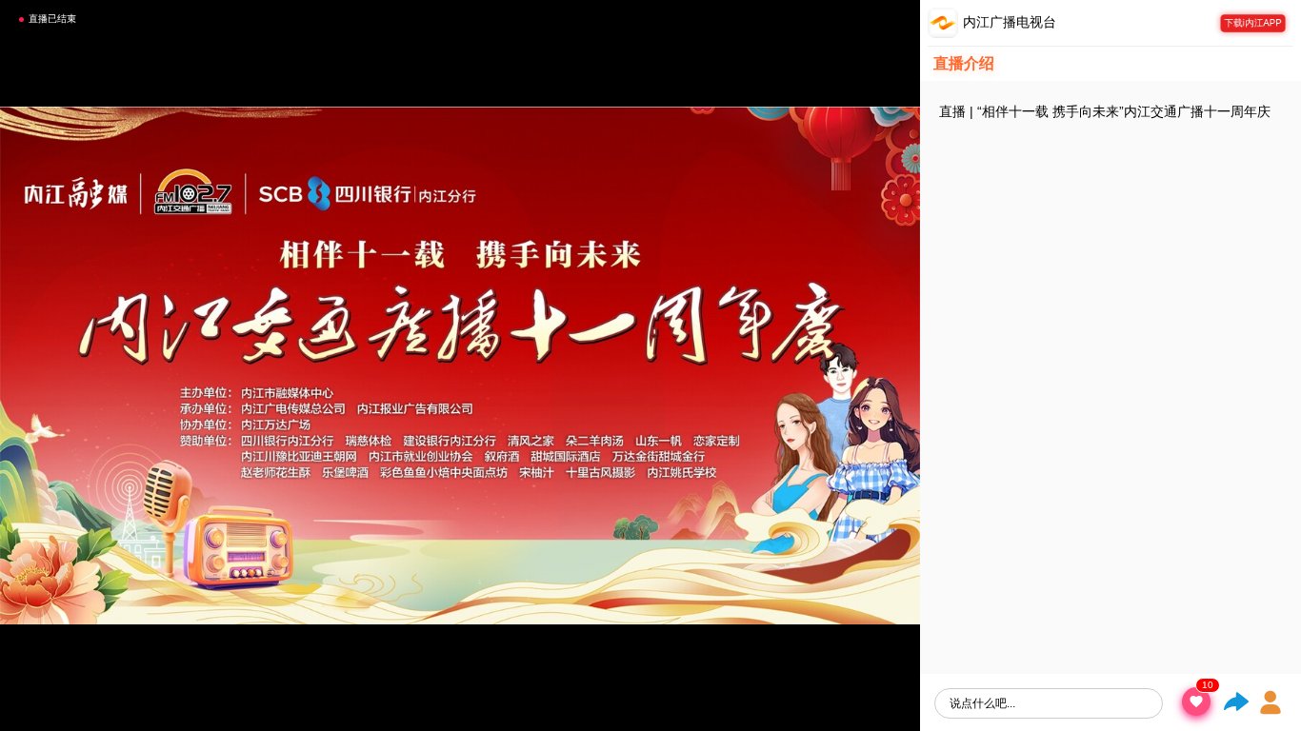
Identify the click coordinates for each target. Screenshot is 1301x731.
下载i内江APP (1253, 22)
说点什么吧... (982, 703)
